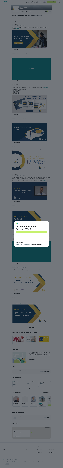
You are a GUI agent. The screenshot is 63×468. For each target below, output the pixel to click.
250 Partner (23, 238)
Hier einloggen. (18, 235)
